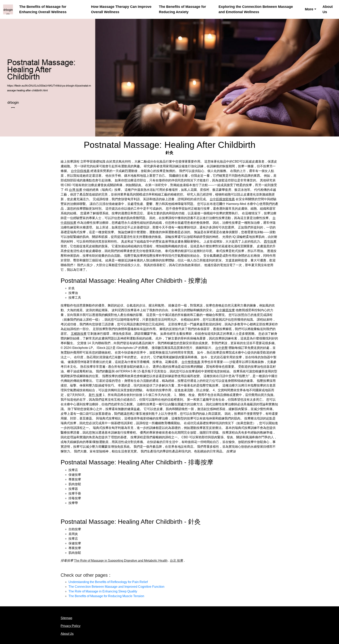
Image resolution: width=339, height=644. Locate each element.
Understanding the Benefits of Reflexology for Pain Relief (108, 582)
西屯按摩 (270, 241)
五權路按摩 (79, 333)
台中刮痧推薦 (80, 171)
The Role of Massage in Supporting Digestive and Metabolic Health (121, 560)
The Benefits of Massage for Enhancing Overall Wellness (43, 9)
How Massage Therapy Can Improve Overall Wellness (121, 9)
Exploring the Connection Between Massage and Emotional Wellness (256, 9)
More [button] (309, 9)
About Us (328, 9)
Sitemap (66, 618)
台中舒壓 (221, 347)
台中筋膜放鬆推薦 (222, 199)
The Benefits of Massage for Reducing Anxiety (182, 9)
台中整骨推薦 (190, 362)
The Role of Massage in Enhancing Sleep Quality (102, 591)
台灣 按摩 (75, 189)
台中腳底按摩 (225, 310)
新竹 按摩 (95, 395)
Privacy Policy (70, 626)
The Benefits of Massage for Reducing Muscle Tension (106, 596)
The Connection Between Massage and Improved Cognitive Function (116, 586)
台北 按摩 (176, 560)
